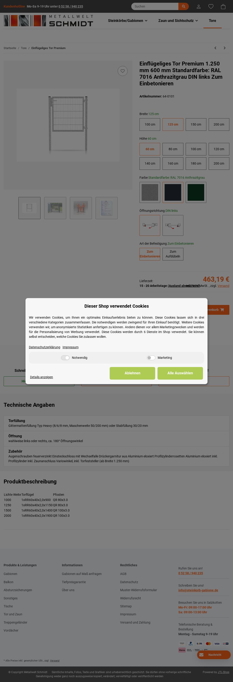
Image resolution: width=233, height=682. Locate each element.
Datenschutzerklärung (44, 347)
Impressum (71, 347)
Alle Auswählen (180, 373)
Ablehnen (132, 373)
